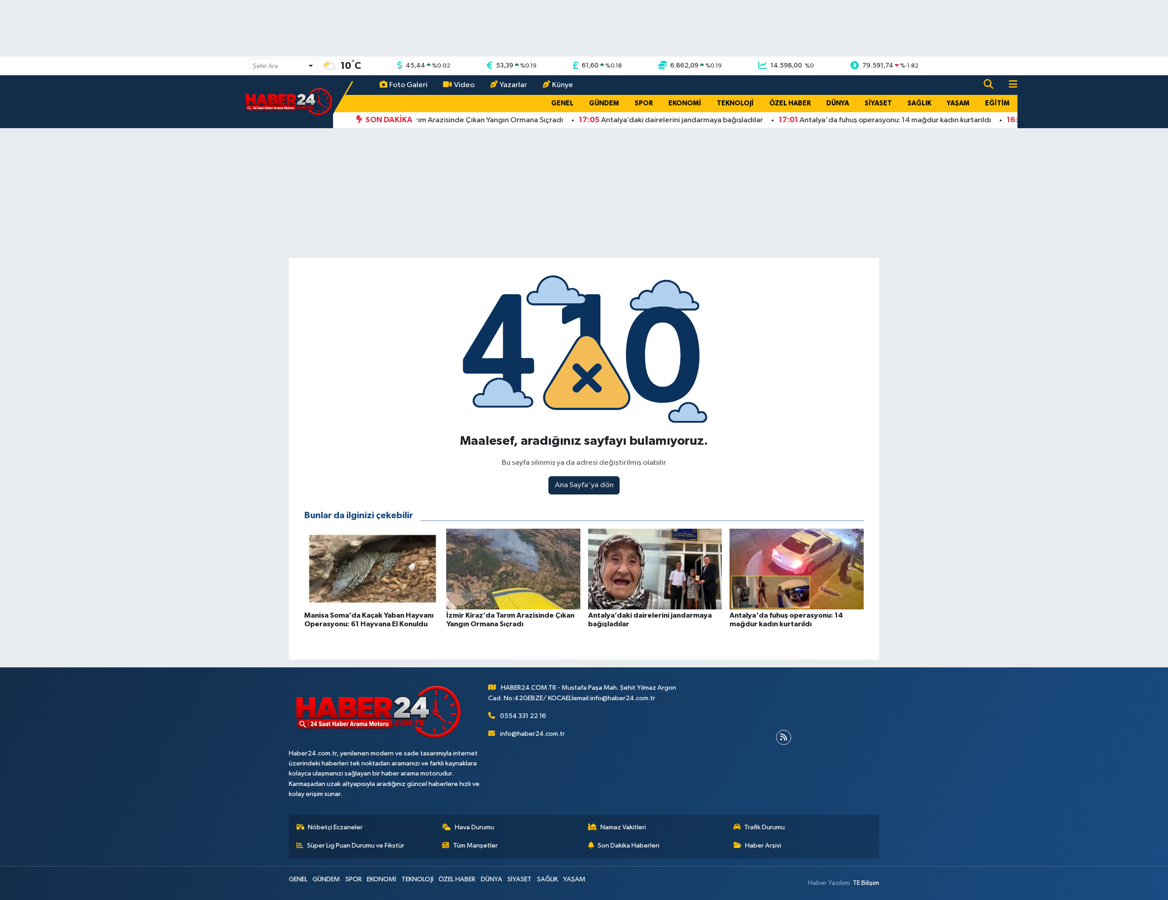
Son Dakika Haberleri (628, 845)
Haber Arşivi (763, 845)
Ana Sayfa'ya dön (584, 485)
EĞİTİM (997, 103)
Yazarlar (513, 85)
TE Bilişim (866, 882)
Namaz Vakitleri (623, 827)
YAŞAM (958, 103)
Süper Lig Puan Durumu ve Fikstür (355, 845)
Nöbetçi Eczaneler (335, 827)
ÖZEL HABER (790, 103)
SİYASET (878, 103)
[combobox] (284, 65)
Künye (562, 85)
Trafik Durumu (764, 827)
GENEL (562, 103)
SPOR (644, 103)
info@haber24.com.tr (532, 733)
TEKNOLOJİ (735, 103)
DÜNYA (837, 103)
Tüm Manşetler (475, 845)
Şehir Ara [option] (265, 66)
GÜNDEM (604, 103)
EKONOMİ (684, 103)
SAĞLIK (919, 103)
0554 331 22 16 (523, 716)
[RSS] (783, 737)
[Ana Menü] (1009, 85)
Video (464, 85)
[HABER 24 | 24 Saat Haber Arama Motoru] (290, 101)
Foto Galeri (408, 85)
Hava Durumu (474, 827)
